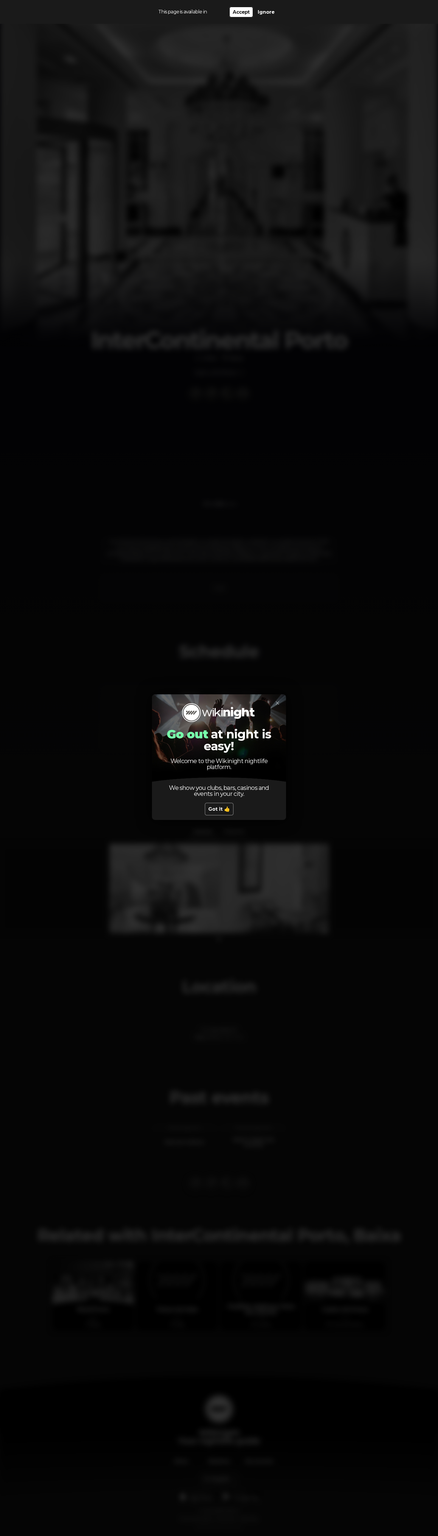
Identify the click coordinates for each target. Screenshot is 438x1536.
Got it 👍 (219, 809)
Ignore (266, 12)
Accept (241, 12)
